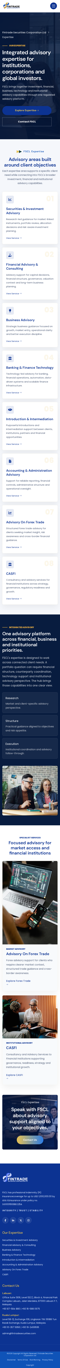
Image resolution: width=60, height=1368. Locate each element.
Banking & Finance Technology (30, 367)
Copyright (30, 1365)
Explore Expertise (25, 110)
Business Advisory (20, 320)
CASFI (10, 574)
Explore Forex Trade (18, 981)
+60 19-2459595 (30, 1327)
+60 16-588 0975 (31, 1308)
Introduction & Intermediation (29, 419)
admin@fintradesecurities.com (19, 1333)
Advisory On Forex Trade (25, 522)
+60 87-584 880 (11, 1308)
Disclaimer (11, 1360)
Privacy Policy (47, 1360)
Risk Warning (35, 1360)
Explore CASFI (14, 1075)
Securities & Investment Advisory (25, 211)
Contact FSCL (27, 121)
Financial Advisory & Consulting (22, 266)
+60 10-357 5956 (11, 1327)
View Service (13, 238)
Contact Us (30, 1139)
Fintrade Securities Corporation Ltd (24, 32)
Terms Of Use (23, 1360)
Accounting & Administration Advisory (29, 472)
